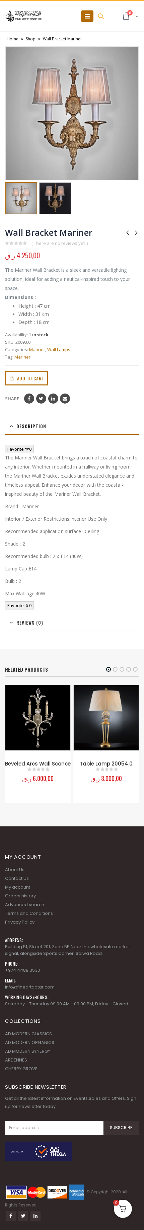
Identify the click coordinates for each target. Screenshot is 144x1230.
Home (12, 39)
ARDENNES (16, 1060)
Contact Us (17, 878)
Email (65, 399)
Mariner (37, 349)
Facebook (29, 399)
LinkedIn (53, 399)
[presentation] (10, 113)
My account (17, 887)
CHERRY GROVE (21, 1069)
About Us (14, 869)
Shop (30, 39)
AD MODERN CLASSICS (28, 1034)
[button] (108, 669)
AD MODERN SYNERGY (27, 1051)
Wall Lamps (58, 349)
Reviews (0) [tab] (29, 622)
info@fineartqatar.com (30, 987)
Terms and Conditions (29, 913)
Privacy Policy (19, 922)
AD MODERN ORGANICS (29, 1042)
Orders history (20, 896)
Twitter (41, 399)
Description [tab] (31, 426)
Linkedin (35, 1216)
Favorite (19, 449)
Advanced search (24, 904)
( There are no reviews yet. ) (59, 243)
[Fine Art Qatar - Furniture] (23, 16)
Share (12, 399)
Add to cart (30, 378)
